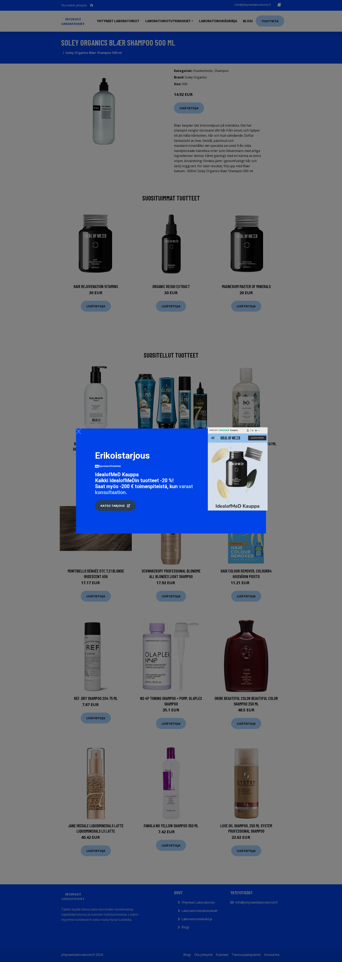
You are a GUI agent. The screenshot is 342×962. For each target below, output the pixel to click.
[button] (115, 505)
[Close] (78, 431)
